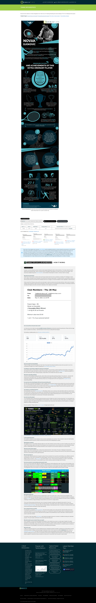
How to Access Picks (48, 2)
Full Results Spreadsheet (63, 221)
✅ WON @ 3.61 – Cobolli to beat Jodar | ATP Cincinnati (68, 558)
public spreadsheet (39, 509)
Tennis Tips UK (57, 592)
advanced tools (62, 371)
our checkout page (52, 384)
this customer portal (39, 390)
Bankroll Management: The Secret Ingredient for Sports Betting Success (37, 598)
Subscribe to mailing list (34, 231)
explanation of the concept (29, 531)
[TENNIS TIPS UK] (23, 588)
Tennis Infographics (60, 595)
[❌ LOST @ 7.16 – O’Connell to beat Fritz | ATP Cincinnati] (37, 236)
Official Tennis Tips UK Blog (53, 595)
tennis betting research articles (49, 366)
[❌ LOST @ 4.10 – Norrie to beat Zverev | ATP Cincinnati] (59, 237)
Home (66, 9)
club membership (39, 272)
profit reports (38, 516)
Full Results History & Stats (62, 2)
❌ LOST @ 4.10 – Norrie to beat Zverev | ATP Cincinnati (68, 562)
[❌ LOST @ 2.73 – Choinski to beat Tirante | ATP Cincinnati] (70, 236)
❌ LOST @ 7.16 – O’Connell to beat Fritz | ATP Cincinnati (68, 555)
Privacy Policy (40, 595)
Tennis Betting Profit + (54, 564)
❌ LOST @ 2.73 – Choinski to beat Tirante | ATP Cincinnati (68, 565)
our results (29, 498)
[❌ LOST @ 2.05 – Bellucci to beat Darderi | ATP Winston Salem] (27, 237)
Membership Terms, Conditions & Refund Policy (30, 595)
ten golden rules (67, 378)
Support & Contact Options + (54, 571)
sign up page (38, 458)
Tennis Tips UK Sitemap (23, 598)
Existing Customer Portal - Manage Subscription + (54, 567)
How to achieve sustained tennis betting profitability (32, 221)
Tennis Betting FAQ (45, 595)
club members (42, 249)
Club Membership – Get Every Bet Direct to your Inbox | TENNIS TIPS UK (37, 435)
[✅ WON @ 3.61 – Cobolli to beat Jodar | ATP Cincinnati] (49, 235)
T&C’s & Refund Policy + (54, 553)
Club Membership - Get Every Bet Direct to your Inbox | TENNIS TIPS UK (40, 573)
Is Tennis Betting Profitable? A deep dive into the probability (28, 601)
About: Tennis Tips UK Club (67, 595)
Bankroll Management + (54, 550)
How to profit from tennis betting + (54, 557)
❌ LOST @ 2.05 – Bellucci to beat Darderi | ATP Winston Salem (26, 243)
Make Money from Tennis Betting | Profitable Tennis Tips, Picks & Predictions (41, 554)
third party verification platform (43, 332)
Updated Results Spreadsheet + (55, 561)
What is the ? (50, 221)
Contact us (73, 2)
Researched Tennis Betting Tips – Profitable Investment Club (56, 598)
